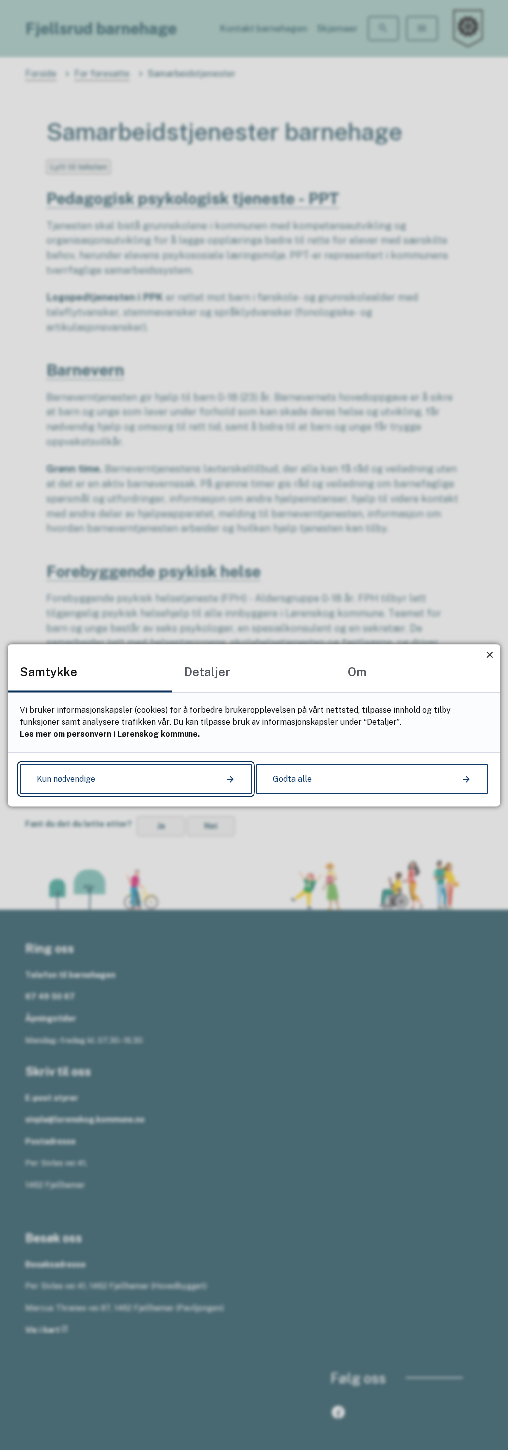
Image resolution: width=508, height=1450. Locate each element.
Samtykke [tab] (48, 671)
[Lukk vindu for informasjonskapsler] (489, 654)
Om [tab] (357, 671)
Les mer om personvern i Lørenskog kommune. (110, 733)
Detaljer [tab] (207, 671)
